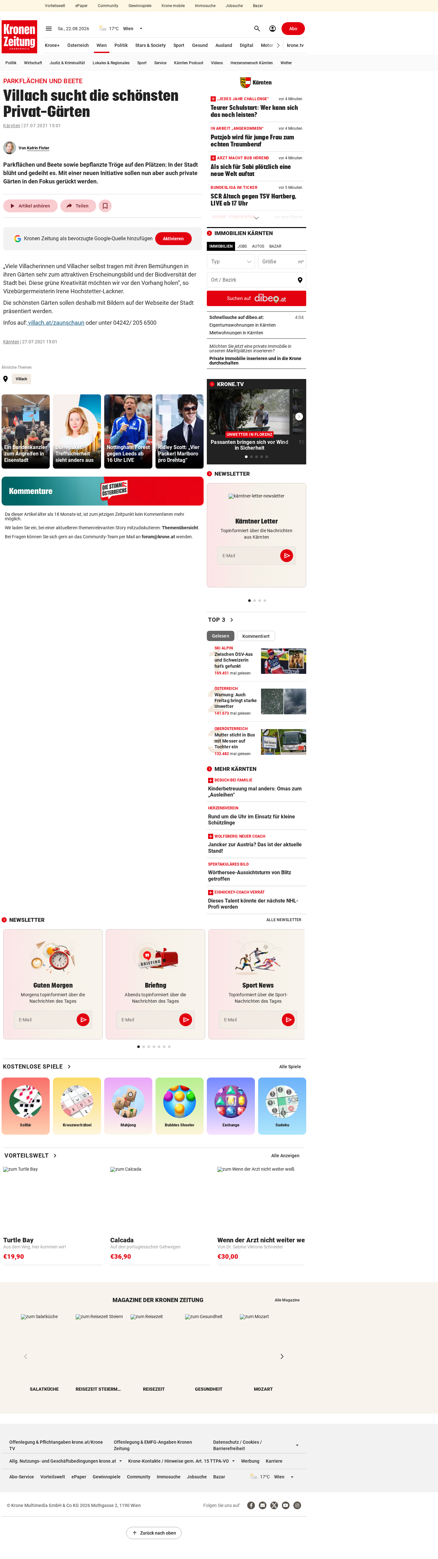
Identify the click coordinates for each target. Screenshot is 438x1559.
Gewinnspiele (140, 6)
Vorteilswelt (55, 6)
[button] (278, 45)
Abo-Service (21, 1476)
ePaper (81, 6)
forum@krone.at (158, 536)
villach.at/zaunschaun (55, 322)
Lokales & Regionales (111, 63)
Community (108, 6)
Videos (217, 63)
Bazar (258, 6)
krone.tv (295, 45)
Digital (246, 45)
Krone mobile (173, 6)
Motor (267, 45)
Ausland (223, 45)
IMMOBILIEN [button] (220, 246)
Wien (102, 45)
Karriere (274, 1461)
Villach (21, 379)
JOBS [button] (242, 246)
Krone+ (52, 45)
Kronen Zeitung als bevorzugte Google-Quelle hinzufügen (104, 238)
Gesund (200, 45)
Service (160, 63)
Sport (178, 45)
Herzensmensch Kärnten (252, 63)
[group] (26, 431)
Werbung (250, 1461)
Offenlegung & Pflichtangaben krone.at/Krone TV (56, 1445)
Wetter (286, 63)
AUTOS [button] (258, 246)
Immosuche (205, 6)
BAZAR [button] (275, 246)
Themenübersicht (180, 527)
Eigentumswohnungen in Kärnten (256, 325)
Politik (121, 45)
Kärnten (12, 125)
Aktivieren (173, 238)
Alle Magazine (287, 1300)
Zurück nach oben (154, 1533)
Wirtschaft (33, 63)
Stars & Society (150, 45)
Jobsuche (234, 6)
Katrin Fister (38, 147)
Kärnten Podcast (188, 63)
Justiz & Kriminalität (67, 63)
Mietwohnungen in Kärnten (256, 332)
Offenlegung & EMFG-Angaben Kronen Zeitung (153, 1445)
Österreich (78, 45)
